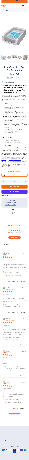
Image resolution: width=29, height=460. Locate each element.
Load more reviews (14, 414)
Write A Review (14, 237)
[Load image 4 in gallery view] (20, 57)
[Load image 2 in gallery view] (9, 57)
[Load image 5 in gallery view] (25, 57)
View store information (10, 204)
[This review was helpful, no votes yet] (22, 281)
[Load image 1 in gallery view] (3, 57)
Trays (7, 14)
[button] (23, 5)
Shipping (9, 77)
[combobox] (14, 10)
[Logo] (3, 6)
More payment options (6, 195)
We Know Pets (16, 446)
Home (2, 14)
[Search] (2, 10)
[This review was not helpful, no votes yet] (24, 281)
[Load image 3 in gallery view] (14, 56)
